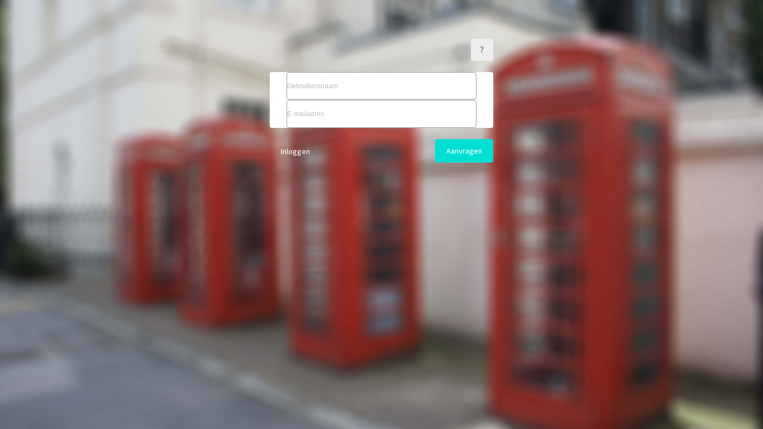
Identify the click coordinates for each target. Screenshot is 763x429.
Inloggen (295, 151)
